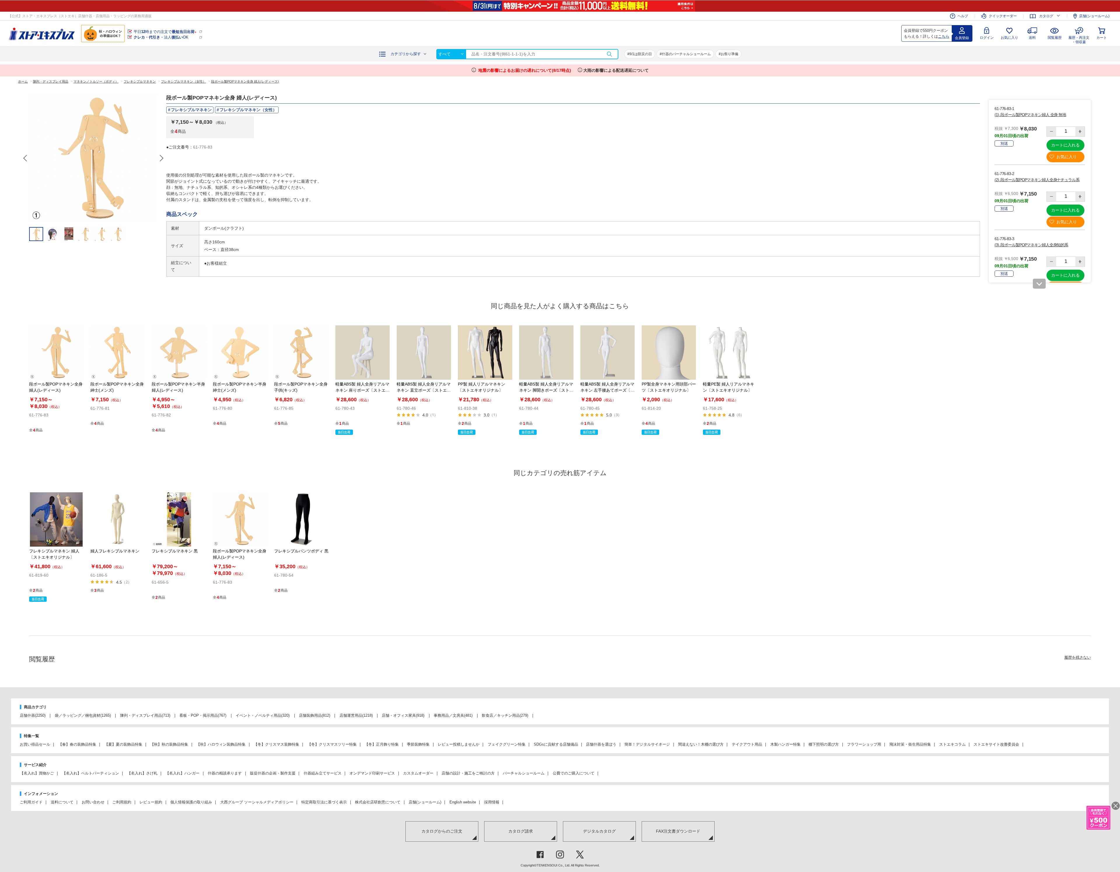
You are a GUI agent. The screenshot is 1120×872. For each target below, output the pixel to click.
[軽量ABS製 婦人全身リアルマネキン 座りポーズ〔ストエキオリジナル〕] (362, 352)
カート (1101, 38)
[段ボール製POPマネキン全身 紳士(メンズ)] (117, 352)
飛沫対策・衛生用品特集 (910, 744)
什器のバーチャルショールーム (686, 54)
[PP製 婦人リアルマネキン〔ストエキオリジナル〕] (485, 352)
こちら (943, 36)
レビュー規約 (150, 802)
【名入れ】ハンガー (182, 773)
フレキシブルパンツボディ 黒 (301, 551)
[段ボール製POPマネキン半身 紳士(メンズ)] (240, 352)
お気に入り (1009, 38)
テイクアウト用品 (747, 744)
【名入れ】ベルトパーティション (90, 773)
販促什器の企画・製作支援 (272, 773)
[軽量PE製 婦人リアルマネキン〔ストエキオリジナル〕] (730, 352)
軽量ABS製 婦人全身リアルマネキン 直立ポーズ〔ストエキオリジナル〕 (424, 390)
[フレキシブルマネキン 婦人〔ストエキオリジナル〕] (56, 519)
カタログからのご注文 (441, 831)
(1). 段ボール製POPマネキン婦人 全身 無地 (1030, 114)
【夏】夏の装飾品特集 (123, 744)
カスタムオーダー (418, 773)
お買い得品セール (35, 744)
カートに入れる (1065, 145)
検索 (609, 54)
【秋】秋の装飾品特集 (169, 744)
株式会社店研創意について (377, 802)
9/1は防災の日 (640, 54)
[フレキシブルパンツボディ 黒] (301, 519)
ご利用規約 (121, 802)
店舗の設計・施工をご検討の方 (468, 773)
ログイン (987, 38)
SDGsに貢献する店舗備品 (556, 744)
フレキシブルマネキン (191, 109)
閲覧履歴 (1055, 38)
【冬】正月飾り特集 (382, 744)
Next (161, 158)
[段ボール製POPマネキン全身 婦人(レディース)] (56, 352)
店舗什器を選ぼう (601, 744)
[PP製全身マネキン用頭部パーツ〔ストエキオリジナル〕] (669, 352)
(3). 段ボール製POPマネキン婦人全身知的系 (1031, 245)
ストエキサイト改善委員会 (996, 744)
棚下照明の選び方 (823, 744)
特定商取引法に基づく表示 (324, 802)
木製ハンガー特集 (785, 744)
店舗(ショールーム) (1094, 16)
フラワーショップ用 (864, 744)
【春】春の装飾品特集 (77, 744)
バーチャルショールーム (524, 773)
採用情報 (491, 802)
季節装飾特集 (418, 744)
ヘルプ (963, 16)
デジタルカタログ (599, 831)
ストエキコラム (952, 744)
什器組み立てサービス (323, 773)
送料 (1032, 38)
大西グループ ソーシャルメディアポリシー (256, 802)
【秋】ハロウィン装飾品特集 (221, 744)
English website (462, 802)
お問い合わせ (93, 802)
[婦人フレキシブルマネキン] (117, 519)
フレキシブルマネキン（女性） (248, 109)
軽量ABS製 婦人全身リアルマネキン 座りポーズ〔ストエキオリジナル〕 (362, 390)
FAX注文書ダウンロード (678, 831)
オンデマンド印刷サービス (372, 773)
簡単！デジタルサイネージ (647, 744)
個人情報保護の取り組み (191, 802)
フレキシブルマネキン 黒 (175, 551)
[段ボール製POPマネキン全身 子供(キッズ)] (301, 352)
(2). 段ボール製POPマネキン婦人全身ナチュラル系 (1037, 179)
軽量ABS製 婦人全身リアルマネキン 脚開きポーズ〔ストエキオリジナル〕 (546, 390)
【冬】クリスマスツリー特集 (332, 744)
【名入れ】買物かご (37, 773)
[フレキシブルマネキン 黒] (179, 519)
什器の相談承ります (225, 773)
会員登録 (962, 38)
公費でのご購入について (573, 773)
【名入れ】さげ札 (142, 773)
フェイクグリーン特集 (507, 744)
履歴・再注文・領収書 (1078, 39)
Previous (26, 158)
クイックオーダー (1003, 16)
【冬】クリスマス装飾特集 (276, 744)
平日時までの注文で (165, 31)
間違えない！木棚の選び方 (701, 744)
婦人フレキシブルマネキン (114, 551)
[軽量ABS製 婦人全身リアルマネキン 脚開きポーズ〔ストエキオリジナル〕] (546, 352)
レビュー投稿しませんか (459, 744)
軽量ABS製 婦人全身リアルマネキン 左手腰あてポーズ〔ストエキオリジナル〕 (607, 390)
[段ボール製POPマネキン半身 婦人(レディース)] (179, 352)
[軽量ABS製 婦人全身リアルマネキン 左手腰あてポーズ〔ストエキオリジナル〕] (607, 352)
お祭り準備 (729, 54)
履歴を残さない (1077, 657)
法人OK (161, 37)
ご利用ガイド (31, 802)
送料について (62, 802)
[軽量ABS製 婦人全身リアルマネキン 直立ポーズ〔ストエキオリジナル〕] (424, 352)
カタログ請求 (520, 831)
